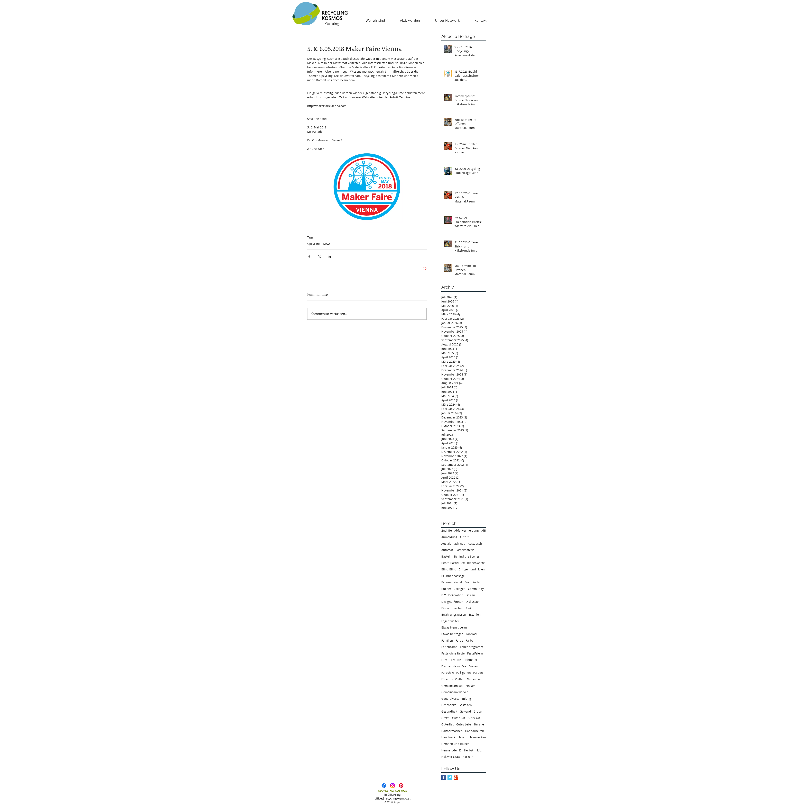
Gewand (465, 711)
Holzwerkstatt (450, 757)
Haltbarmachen (452, 731)
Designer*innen (452, 602)
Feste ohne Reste (453, 653)
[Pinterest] (401, 786)
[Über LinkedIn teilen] (329, 256)
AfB (483, 530)
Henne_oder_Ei (451, 750)
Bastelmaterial (465, 550)
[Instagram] (392, 786)
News (327, 243)
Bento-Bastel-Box (453, 563)
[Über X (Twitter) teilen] (319, 256)
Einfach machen (452, 608)
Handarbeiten (474, 731)
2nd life (446, 530)
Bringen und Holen (472, 569)
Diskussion (473, 602)
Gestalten (465, 705)
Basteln (446, 556)
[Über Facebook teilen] (309, 256)
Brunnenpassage (453, 576)
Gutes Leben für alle (470, 724)
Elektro (470, 608)
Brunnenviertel (451, 582)
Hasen (462, 737)
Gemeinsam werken (455, 692)
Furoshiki (447, 673)
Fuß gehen (463, 673)
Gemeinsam (475, 679)
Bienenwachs (476, 563)
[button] (375, 20)
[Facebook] (384, 786)
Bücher (446, 589)
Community (476, 589)
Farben (470, 640)
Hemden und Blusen (455, 744)
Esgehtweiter (450, 621)
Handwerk (448, 737)
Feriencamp (449, 647)
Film (444, 660)
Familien (447, 640)
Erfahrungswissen (453, 614)
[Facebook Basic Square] (443, 777)
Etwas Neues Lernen (455, 627)
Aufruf (464, 537)
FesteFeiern (475, 653)
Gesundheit (449, 711)
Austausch (475, 543)
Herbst (468, 750)
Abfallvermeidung (466, 530)
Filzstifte (455, 660)
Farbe (459, 640)
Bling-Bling (448, 569)
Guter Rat (458, 718)
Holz (479, 750)
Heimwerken (477, 737)
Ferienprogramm (471, 647)
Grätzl (445, 718)
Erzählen (475, 614)
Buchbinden (472, 582)
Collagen (459, 589)
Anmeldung (449, 537)
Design (470, 595)
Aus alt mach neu (453, 543)
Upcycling (314, 243)
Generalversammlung (456, 699)
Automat (447, 550)
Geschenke (448, 705)
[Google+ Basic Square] (456, 777)
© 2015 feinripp (392, 802)
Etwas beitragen (452, 634)
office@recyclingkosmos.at (392, 798)
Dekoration (455, 595)
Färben (478, 673)
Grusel (477, 711)
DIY (443, 595)
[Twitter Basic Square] (449, 777)
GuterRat (447, 724)
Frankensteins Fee (453, 666)
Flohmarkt (470, 660)
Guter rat (474, 718)
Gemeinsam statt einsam (458, 686)
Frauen (473, 666)
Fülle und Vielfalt (452, 679)
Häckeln (467, 757)
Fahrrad (471, 634)
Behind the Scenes (467, 556)
